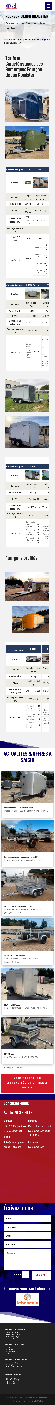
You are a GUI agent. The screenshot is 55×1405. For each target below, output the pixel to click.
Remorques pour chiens (13, 1338)
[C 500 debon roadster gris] (28, 411)
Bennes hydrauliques (12, 1368)
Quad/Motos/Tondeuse (13, 1334)
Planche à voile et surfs (13, 1336)
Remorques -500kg (12, 1333)
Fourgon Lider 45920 (12, 1005)
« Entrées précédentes (11, 1067)
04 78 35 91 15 (20, 1113)
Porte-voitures (10, 1351)
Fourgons (8, 1353)
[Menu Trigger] (48, 6)
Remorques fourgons (39, 39)
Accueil (7, 39)
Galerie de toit (10, 1383)
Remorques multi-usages (14, 1366)
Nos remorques (20, 39)
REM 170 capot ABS (11, 1054)
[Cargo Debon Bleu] (28, 121)
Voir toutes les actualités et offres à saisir (27, 1083)
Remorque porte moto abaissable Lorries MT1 (21, 857)
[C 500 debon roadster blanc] (28, 447)
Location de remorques (13, 1381)
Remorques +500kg (12, 1363)
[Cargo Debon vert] (28, 158)
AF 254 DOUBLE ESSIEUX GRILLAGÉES (18, 906)
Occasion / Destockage (13, 1380)
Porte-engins (10, 1365)
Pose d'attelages (11, 1378)
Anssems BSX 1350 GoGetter (14, 955)
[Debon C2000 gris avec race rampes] (28, 600)
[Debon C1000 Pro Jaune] (31, 632)
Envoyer (42, 1275)
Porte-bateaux (10, 1348)
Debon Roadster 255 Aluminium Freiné (18, 808)
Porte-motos (9, 1349)
